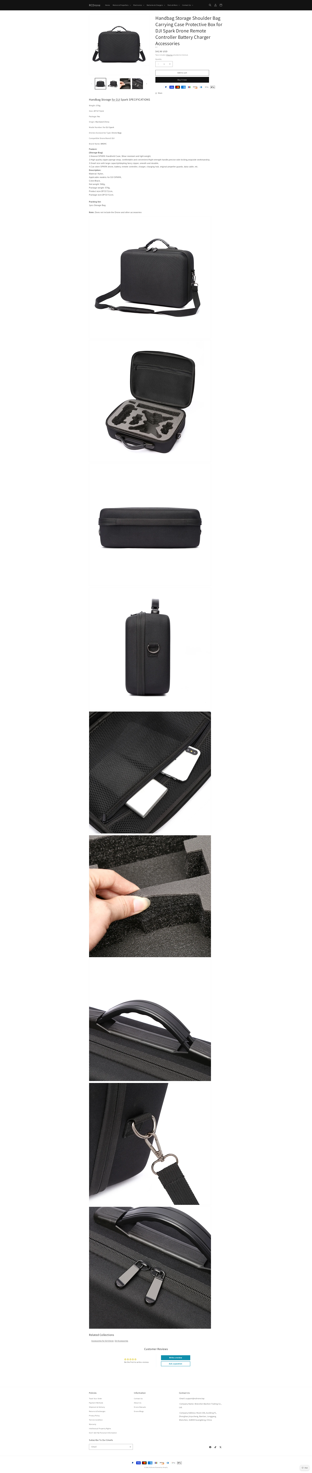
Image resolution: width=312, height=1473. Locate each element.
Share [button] (160, 93)
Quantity (158, 59)
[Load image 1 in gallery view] (100, 83)
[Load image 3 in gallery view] (125, 83)
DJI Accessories (121, 1341)
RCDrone (152, 1467)
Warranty (92, 1424)
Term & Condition (96, 1420)
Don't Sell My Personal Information (103, 1433)
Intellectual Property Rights (100, 1428)
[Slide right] (146, 83)
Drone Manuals (140, 1407)
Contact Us (138, 1398)
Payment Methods (96, 1403)
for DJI (116, 99)
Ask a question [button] (175, 1363)
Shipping (169, 55)
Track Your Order (95, 1398)
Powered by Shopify (161, 1467)
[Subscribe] (130, 1447)
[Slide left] (91, 83)
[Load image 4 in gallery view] (137, 83)
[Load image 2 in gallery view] (112, 83)
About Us (137, 1403)
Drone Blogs (139, 1411)
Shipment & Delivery (97, 1407)
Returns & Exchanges (97, 1411)
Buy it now (182, 80)
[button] (121, 5)
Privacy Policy (94, 1415)
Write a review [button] (175, 1357)
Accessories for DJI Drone (102, 1341)
